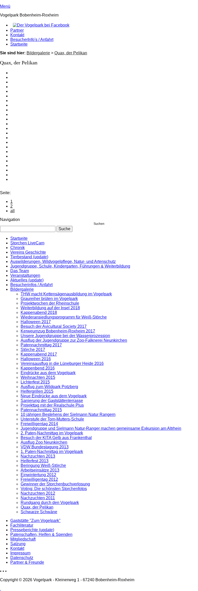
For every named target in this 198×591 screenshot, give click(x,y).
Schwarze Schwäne (39, 512)
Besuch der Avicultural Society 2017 (54, 326)
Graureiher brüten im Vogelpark (49, 298)
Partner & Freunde (27, 562)
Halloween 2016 (36, 359)
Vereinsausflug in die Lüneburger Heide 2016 (62, 363)
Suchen (99, 224)
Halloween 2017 (36, 322)
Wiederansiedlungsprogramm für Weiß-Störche (64, 317)
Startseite (19, 44)
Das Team (19, 271)
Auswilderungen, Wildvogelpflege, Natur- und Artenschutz (63, 261)
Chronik (17, 247)
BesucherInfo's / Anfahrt (31, 39)
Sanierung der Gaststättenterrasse (52, 400)
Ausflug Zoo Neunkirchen (44, 442)
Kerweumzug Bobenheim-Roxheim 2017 (58, 331)
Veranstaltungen (25, 275)
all (12, 211)
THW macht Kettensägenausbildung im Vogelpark (66, 294)
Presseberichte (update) (32, 530)
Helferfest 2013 (34, 461)
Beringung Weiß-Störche (43, 465)
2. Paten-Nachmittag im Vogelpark (52, 433)
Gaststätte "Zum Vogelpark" (35, 520)
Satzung (18, 544)
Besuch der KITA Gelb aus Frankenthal (56, 437)
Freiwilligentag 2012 (39, 479)
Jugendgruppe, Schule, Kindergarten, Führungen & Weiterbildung (70, 266)
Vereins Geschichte (28, 252)
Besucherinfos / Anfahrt (31, 284)
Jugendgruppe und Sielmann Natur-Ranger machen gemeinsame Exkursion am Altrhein (101, 428)
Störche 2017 (33, 349)
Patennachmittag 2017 (41, 345)
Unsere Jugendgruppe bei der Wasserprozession (65, 335)
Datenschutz (21, 557)
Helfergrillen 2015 (37, 391)
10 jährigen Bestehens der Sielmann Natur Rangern (68, 414)
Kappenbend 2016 (38, 368)
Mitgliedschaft (23, 539)
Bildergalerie (38, 53)
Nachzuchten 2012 (38, 493)
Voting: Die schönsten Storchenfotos (54, 488)
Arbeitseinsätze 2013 (40, 470)
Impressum (20, 553)
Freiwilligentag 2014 (39, 424)
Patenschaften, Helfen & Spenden (41, 534)
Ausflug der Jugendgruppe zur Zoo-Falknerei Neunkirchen (74, 340)
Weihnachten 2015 (38, 377)
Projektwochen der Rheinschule (50, 303)
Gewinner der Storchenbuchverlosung (55, 484)
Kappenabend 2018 (39, 312)
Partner (17, 30)
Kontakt (17, 35)
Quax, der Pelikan (70, 53)
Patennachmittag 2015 (41, 410)
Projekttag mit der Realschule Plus (52, 405)
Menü (5, 6)
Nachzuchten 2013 (38, 456)
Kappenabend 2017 (39, 354)
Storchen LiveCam (27, 243)
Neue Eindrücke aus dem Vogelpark (54, 396)
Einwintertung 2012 (38, 475)
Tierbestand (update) (29, 257)
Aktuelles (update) (27, 280)
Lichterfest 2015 (35, 382)
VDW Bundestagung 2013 (45, 447)
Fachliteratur (21, 525)
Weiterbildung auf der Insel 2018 (50, 308)
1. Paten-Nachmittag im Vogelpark (52, 451)
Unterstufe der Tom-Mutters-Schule (52, 419)
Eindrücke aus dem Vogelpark (48, 373)
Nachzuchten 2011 (38, 498)
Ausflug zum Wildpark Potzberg (49, 386)
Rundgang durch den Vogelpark (50, 502)
